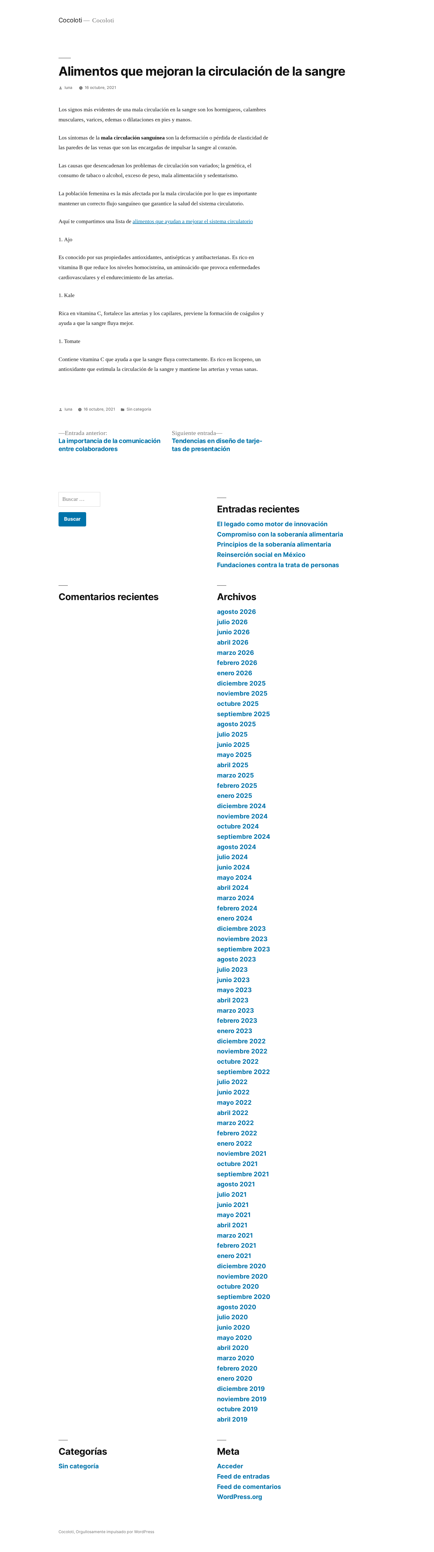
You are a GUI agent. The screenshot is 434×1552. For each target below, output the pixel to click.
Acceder (230, 1466)
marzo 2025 (235, 775)
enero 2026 (234, 673)
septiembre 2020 (243, 1296)
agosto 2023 (236, 959)
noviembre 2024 (242, 816)
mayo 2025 (234, 754)
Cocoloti (70, 20)
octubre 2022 (238, 1061)
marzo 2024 (235, 898)
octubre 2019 (237, 1409)
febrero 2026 (237, 662)
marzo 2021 (235, 1235)
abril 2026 (232, 642)
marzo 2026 (235, 652)
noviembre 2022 (242, 1051)
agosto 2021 (236, 1184)
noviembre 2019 (241, 1399)
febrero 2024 (237, 908)
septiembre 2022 (243, 1072)
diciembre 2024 (241, 806)
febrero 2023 (237, 1020)
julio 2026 (232, 622)
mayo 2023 (234, 990)
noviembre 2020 (242, 1276)
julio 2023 (232, 969)
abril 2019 (232, 1419)
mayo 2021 (234, 1215)
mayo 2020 (234, 1337)
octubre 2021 (237, 1164)
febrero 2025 (237, 785)
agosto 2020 (236, 1307)
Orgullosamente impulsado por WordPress (115, 1531)
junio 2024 (233, 867)
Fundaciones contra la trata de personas (278, 565)
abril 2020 (233, 1347)
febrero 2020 (237, 1368)
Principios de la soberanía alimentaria (274, 544)
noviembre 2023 (242, 939)
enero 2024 (234, 918)
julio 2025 (232, 734)
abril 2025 (232, 765)
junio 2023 (233, 980)
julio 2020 (232, 1317)
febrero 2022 (237, 1133)
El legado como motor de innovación (272, 524)
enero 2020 (234, 1378)
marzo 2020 (235, 1358)
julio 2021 (232, 1194)
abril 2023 (232, 1000)
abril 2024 (233, 887)
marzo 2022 (235, 1123)
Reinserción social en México (261, 554)
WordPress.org (239, 1496)
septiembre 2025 (243, 714)
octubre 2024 (238, 826)
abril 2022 (232, 1113)
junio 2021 (233, 1204)
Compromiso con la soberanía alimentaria (280, 534)
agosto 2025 (236, 724)
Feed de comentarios (249, 1486)
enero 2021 (234, 1255)
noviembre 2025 (242, 693)
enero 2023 (234, 1031)
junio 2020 (233, 1327)
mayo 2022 (234, 1102)
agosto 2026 (236, 611)
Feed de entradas (243, 1476)
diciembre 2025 (241, 683)
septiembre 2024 (243, 836)
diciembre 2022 (241, 1041)
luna (68, 87)
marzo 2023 (235, 1010)
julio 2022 (232, 1082)
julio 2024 (232, 857)
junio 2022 (233, 1092)
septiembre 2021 (243, 1174)
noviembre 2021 (241, 1153)
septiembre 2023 (243, 949)
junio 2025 (233, 744)
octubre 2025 (238, 703)
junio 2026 (233, 632)
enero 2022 (234, 1143)
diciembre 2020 (241, 1266)
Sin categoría (139, 409)
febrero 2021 (236, 1245)
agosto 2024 (236, 847)
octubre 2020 (238, 1286)
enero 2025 (234, 795)
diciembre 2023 (241, 928)
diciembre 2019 (241, 1388)
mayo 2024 (234, 877)
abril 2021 (232, 1225)
